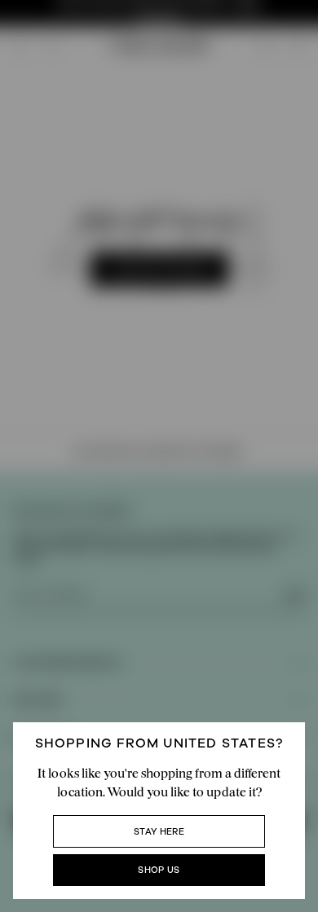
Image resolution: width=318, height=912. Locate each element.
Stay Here (159, 832)
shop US (158, 870)
